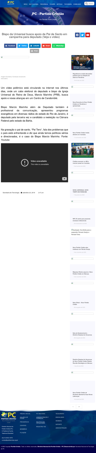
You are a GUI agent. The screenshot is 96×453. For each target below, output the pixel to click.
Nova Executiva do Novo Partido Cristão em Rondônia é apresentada (82, 104)
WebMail (59, 421)
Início (25, 4)
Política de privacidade (40, 422)
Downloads (77, 4)
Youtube (5, 139)
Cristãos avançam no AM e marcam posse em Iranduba (81, 162)
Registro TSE (41, 426)
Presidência (44, 4)
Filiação (52, 4)
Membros (23, 429)
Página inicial (25, 413)
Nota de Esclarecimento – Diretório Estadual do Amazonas (82, 334)
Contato (23, 425)
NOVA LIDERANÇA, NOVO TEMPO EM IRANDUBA (80, 191)
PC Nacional (40, 413)
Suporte (59, 424)
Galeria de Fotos (24, 417)
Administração (61, 428)
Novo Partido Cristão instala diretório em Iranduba (81, 133)
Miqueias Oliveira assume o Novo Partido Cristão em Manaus (83, 273)
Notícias (59, 4)
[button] (10, 46)
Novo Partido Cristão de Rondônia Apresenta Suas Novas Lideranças (82, 394)
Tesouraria (68, 4)
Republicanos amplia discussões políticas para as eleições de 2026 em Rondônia (82, 75)
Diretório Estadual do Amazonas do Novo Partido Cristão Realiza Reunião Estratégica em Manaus (82, 361)
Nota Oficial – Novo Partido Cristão (81, 303)
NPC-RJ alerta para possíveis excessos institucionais (81, 220)
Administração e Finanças (42, 417)
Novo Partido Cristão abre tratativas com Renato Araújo (81, 248)
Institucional (33, 4)
